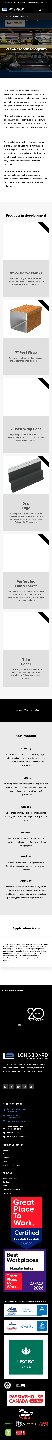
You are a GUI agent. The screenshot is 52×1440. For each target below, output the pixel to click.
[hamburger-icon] (46, 9)
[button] (40, 10)
